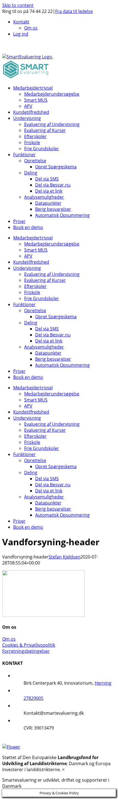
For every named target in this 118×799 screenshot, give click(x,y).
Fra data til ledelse (74, 11)
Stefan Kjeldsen (64, 557)
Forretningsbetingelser (26, 651)
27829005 (33, 698)
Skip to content (17, 5)
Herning (103, 683)
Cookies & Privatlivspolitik (28, 645)
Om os (9, 639)
